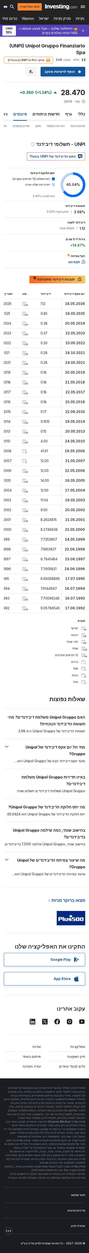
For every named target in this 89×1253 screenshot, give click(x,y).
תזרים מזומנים (21, 126)
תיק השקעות (76, 1056)
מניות (80, 19)
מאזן (38, 126)
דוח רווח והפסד (56, 126)
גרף (68, 114)
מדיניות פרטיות (76, 1210)
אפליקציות (77, 1047)
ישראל (44, 19)
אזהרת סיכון (78, 1226)
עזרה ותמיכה (32, 1066)
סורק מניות (62, 19)
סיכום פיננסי (77, 126)
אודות (37, 1047)
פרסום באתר (32, 1056)
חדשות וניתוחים (46, 114)
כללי (81, 114)
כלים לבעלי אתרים (72, 1066)
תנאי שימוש (78, 1195)
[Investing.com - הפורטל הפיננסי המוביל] (61, 7)
